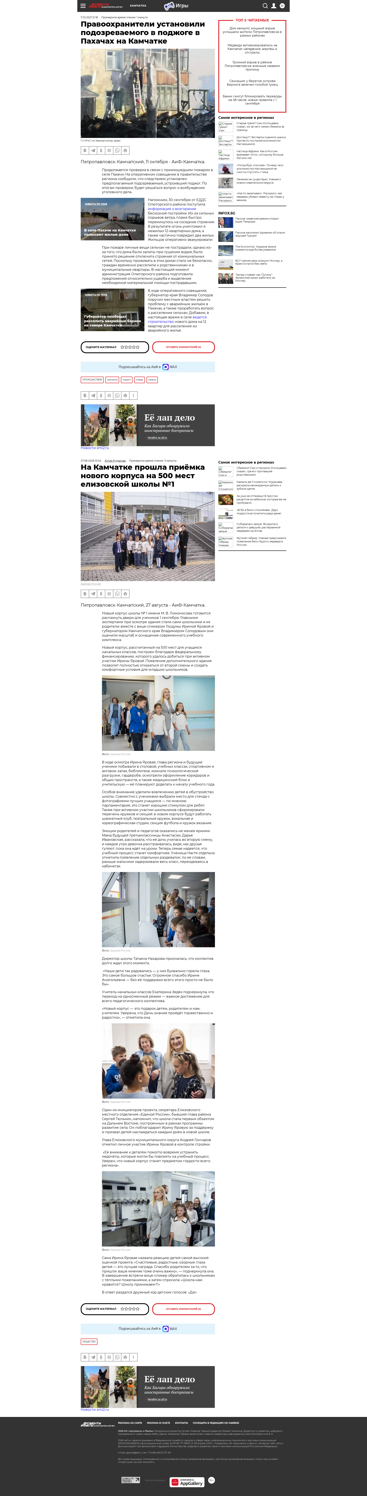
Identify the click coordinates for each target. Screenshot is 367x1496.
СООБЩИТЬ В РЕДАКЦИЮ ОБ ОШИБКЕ (216, 1423)
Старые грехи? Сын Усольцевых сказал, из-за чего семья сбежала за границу (260, 127)
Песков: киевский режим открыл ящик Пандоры (257, 220)
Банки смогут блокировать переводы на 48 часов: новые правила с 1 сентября (252, 100)
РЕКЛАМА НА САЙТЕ (130, 1423)
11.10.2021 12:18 (89, 17)
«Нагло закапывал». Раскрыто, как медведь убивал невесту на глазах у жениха (260, 197)
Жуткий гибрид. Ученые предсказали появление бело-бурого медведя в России (261, 541)
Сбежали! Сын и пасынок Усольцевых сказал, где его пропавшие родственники (261, 471)
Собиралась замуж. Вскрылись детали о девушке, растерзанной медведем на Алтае (258, 527)
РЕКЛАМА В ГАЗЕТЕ (158, 1423)
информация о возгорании (172, 209)
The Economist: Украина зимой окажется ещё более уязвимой (255, 248)
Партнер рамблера (155, 1480)
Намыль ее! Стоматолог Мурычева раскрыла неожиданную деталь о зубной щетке (259, 485)
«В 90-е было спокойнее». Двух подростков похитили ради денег (259, 511)
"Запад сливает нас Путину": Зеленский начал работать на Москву (255, 277)
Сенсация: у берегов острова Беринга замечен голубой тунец (252, 82)
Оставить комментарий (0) (183, 347)
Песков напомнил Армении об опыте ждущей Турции (260, 234)
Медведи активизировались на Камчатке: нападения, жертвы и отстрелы (252, 49)
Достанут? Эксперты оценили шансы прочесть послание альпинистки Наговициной (261, 141)
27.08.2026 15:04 (91, 460)
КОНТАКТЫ (181, 1423)
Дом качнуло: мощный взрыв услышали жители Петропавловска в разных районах (252, 32)
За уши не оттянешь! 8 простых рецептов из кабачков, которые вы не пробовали (261, 499)
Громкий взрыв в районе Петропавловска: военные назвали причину (252, 66)
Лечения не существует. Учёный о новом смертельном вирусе (259, 181)
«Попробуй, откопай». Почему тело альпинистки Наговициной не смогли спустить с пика (260, 169)
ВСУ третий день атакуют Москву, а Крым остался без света (258, 262)
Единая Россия (91, 583)
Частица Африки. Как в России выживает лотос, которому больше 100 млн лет (260, 155)
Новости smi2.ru (95, 448)
